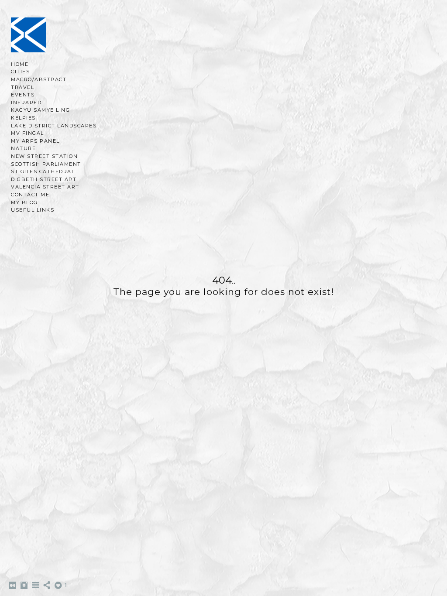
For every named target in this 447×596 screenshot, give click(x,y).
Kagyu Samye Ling (40, 110)
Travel (22, 87)
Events (22, 95)
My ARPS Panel (35, 141)
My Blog (24, 202)
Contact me (30, 195)
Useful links (32, 210)
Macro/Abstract (38, 79)
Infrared (26, 102)
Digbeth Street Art (43, 179)
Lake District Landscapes (53, 126)
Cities (20, 72)
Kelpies (23, 118)
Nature (23, 148)
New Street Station (44, 156)
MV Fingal (27, 133)
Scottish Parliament (46, 164)
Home (19, 64)
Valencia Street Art (45, 187)
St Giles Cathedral (43, 171)
